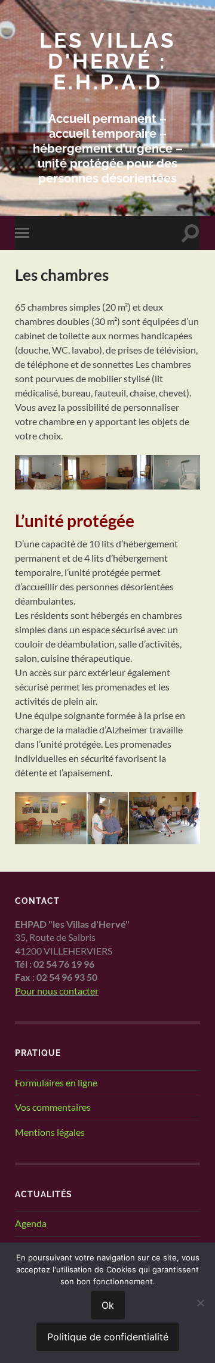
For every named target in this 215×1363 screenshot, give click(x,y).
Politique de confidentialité (107, 1337)
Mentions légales (50, 1132)
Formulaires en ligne (56, 1082)
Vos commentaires (53, 1107)
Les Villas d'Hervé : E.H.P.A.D (107, 61)
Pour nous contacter (57, 990)
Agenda (31, 1223)
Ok (108, 1305)
